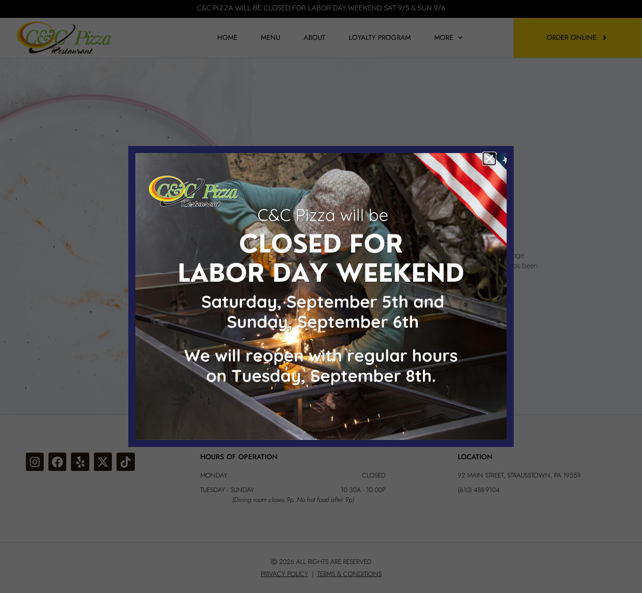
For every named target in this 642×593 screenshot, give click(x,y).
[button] (489, 158)
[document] (321, 296)
